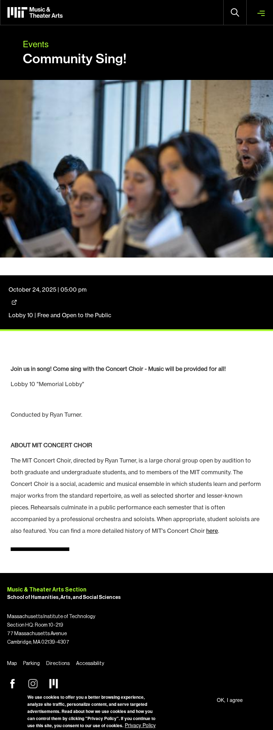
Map (12, 663)
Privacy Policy (140, 725)
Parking (31, 663)
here (212, 530)
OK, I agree (230, 699)
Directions (58, 663)
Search (235, 12)
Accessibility (90, 663)
